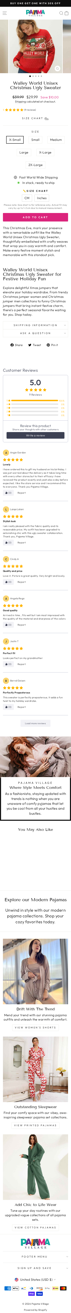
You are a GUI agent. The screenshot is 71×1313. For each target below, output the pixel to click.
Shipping (20, 101)
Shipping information (35, 325)
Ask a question (35, 333)
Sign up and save (35, 1268)
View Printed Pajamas (35, 1125)
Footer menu (35, 1256)
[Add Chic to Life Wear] (35, 1167)
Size (36, 131)
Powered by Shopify (35, 1309)
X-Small (15, 140)
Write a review (35, 435)
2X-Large (35, 165)
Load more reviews (35, 723)
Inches (42, 198)
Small (35, 140)
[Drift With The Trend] (35, 971)
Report (22, 492)
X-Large (45, 152)
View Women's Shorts (35, 1027)
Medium (56, 140)
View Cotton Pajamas (36, 1227)
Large (23, 152)
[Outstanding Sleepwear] (35, 1069)
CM (26, 198)
